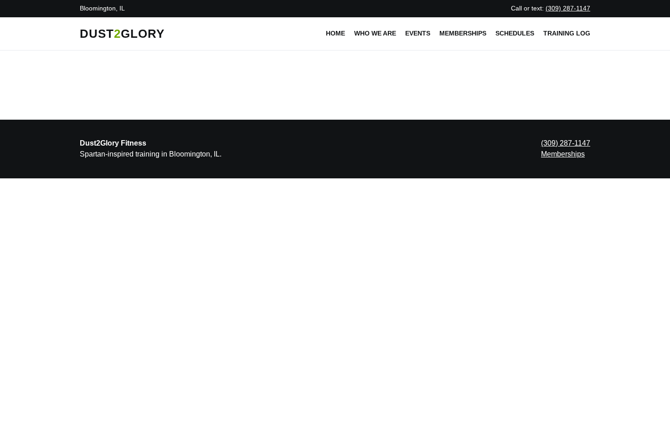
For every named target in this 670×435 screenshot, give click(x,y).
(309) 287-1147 (568, 8)
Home (335, 33)
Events (417, 33)
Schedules (514, 33)
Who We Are (375, 33)
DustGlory (122, 33)
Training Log (566, 33)
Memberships (462, 33)
